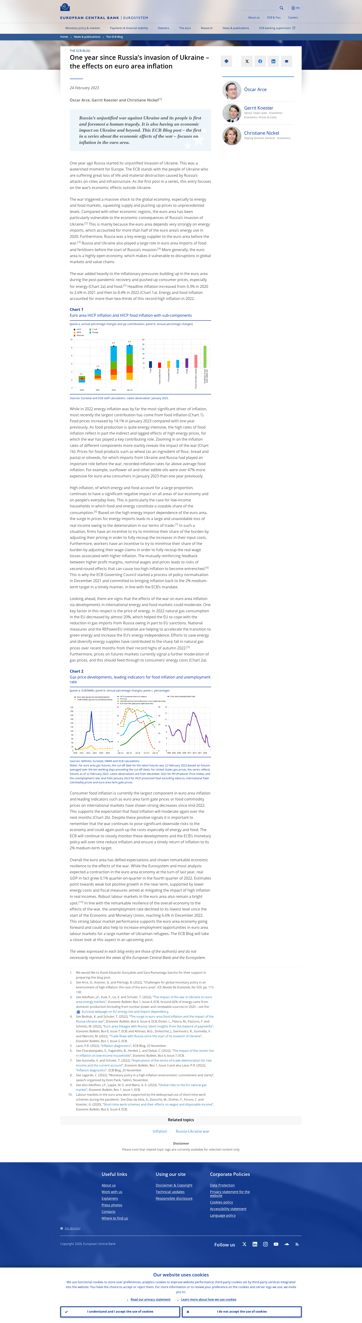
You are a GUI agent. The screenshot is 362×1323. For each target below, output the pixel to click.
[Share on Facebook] (260, 61)
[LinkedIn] (254, 1244)
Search (281, 8)
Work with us (112, 1192)
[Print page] (226, 61)
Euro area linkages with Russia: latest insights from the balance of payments (158, 1026)
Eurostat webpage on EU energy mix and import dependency (125, 1011)
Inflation (160, 1132)
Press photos (112, 1205)
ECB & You (274, 17)
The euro (185, 28)
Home (64, 37)
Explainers (110, 1198)
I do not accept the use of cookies (242, 1311)
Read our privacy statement (150, 1299)
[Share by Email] (286, 61)
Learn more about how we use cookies (208, 1299)
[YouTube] (276, 1244)
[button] (288, 8)
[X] (244, 1244)
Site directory (72, 1228)
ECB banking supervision (275, 28)
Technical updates (170, 1192)
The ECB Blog (114, 37)
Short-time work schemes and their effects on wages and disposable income (158, 1104)
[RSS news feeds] (297, 1244)
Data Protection (222, 1185)
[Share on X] (247, 61)
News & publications (236, 28)
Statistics (163, 28)
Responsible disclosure (174, 1198)
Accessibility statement (228, 1209)
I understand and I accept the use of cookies (120, 1311)
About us (254, 17)
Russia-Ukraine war (192, 1132)
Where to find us (115, 1218)
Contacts (108, 1212)
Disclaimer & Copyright (174, 1185)
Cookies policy (221, 1202)
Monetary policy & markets (82, 28)
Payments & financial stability (129, 28)
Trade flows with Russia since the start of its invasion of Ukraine (155, 1036)
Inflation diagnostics (116, 1046)
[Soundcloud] (286, 1244)
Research (207, 28)
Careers (293, 17)
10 (80, 902)
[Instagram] (265, 1244)
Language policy (223, 1215)
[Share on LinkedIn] (273, 61)
